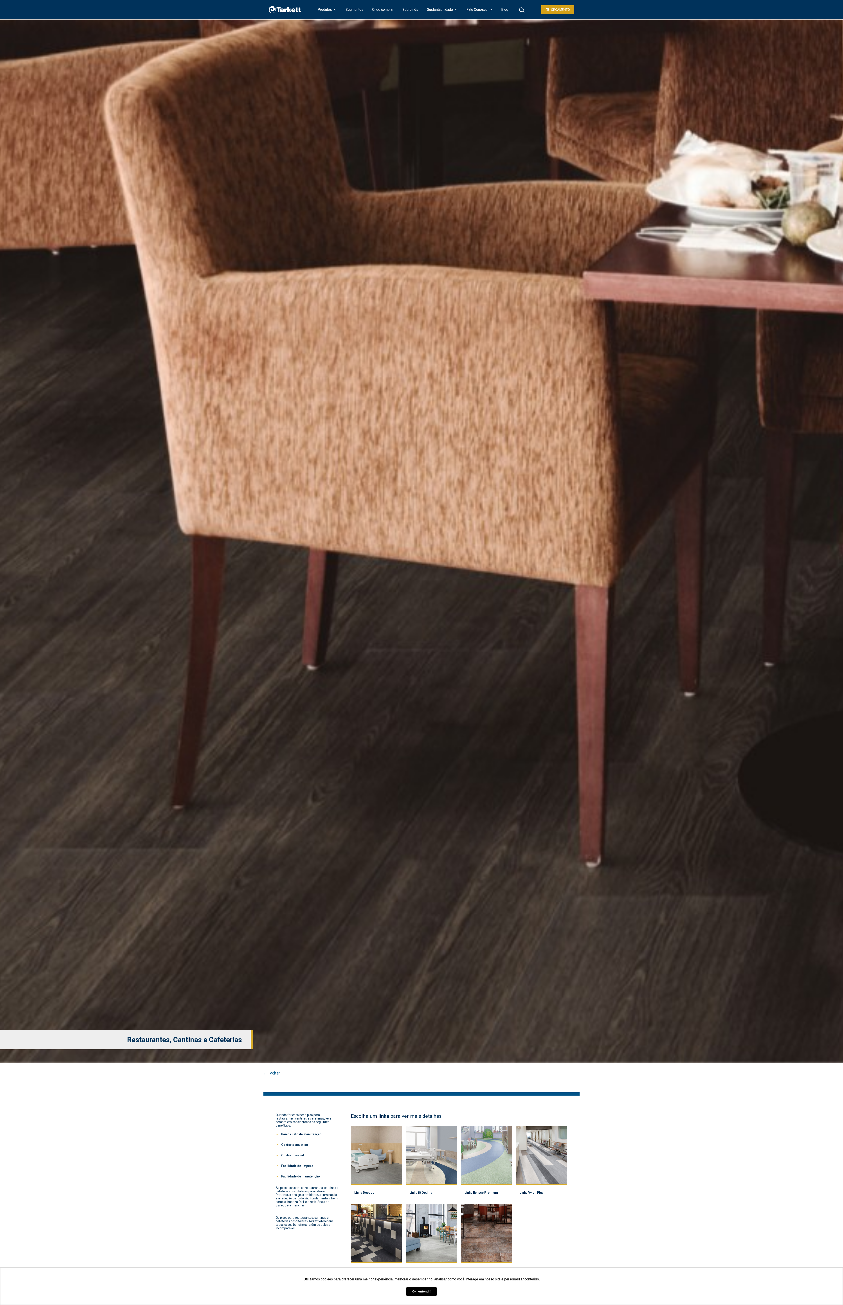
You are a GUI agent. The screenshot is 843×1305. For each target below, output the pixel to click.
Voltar (271, 1073)
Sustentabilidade (440, 9)
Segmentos (354, 9)
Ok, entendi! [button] (421, 1291)
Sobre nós (410, 9)
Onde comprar (383, 9)
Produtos (325, 9)
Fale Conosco (477, 9)
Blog (504, 9)
